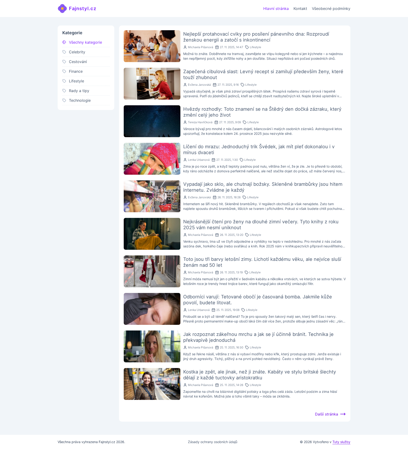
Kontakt (300, 8)
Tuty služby (341, 442)
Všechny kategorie (85, 42)
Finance (76, 71)
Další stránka (326, 414)
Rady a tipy (79, 90)
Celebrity (77, 52)
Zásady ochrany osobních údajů (212, 442)
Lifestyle (76, 81)
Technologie (80, 100)
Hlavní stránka (276, 8)
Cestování (78, 61)
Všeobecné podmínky (331, 8)
